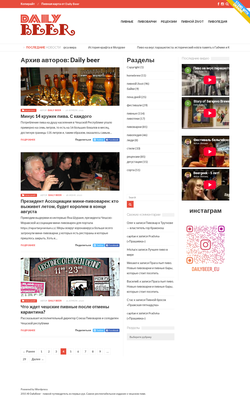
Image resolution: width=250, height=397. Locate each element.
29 (24, 359)
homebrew (133, 75)
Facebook (113, 139)
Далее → (38, 359)
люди (130, 140)
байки (131, 88)
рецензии (169, 21)
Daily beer (85, 59)
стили (131, 148)
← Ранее (29, 351)
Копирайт (28, 3)
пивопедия (217, 21)
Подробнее (28, 139)
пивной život (192, 21)
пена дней (30, 195)
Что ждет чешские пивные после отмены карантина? (65, 309)
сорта (131, 170)
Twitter (100, 139)
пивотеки (133, 118)
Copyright (133, 67)
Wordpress (41, 389)
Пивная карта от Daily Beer (60, 3)
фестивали (134, 105)
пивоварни (147, 21)
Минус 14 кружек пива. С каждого (56, 116)
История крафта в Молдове (102, 47)
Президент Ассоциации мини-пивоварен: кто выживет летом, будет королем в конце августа (70, 206)
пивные (127, 21)
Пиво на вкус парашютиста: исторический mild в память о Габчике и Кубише (183, 47)
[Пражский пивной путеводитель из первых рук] (48, 34)
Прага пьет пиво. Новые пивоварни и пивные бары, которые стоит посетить (150, 268)
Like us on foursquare (34, 377)
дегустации (134, 161)
